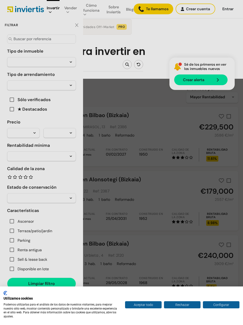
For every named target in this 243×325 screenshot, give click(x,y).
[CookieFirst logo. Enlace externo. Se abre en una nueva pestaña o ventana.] (5, 293)
